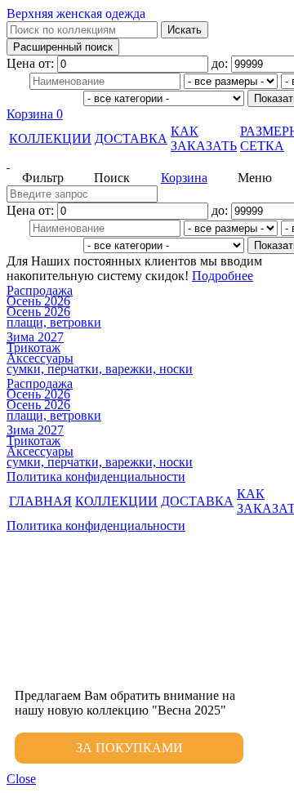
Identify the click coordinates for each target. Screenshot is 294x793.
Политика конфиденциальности (96, 476)
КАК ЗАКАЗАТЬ (204, 138)
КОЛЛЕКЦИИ (50, 138)
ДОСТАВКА (131, 138)
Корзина (35, 114)
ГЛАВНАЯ (40, 501)
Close (21, 779)
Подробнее (222, 276)
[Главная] (147, 163)
